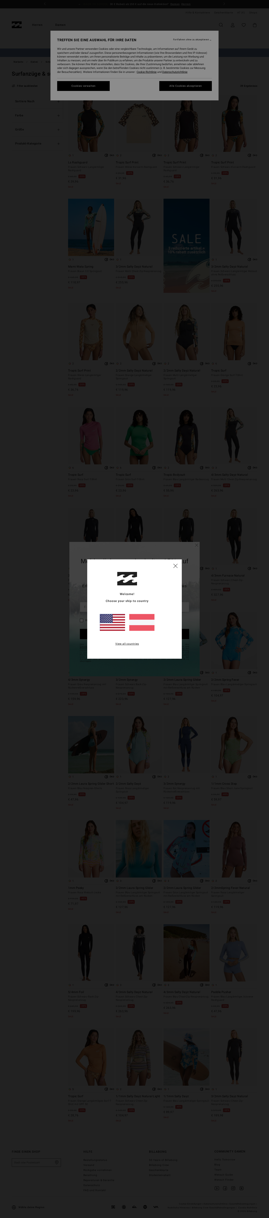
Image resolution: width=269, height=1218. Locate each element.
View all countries (127, 644)
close (175, 566)
